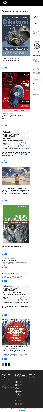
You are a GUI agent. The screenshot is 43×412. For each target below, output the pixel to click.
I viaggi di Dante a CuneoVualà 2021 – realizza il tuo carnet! (14, 351)
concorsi (9, 150)
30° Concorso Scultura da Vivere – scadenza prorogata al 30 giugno (36, 72)
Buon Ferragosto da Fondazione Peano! (14, 274)
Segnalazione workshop (9, 260)
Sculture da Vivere (32, 377)
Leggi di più (22, 410)
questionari (34, 92)
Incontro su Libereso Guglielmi (11, 246)
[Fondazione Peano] (5, 2)
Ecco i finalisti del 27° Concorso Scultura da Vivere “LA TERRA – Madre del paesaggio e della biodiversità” (16, 153)
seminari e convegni (36, 94)
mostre (12, 348)
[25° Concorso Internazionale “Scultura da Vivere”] (16, 293)
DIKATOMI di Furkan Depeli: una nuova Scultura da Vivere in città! (14, 59)
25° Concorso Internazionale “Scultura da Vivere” (15, 306)
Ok (19, 410)
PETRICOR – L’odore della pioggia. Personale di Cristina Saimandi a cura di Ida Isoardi (16, 116)
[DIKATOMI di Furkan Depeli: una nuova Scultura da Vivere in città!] (16, 35)
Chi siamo (30, 379)
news (12, 150)
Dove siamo (31, 378)
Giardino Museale (31, 376)
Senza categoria (10, 113)
